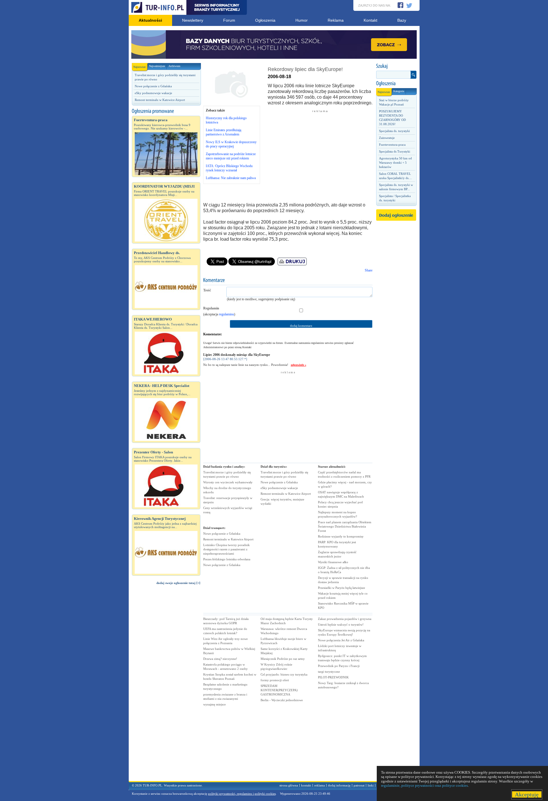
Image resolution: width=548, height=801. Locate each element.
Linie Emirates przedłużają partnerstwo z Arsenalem (223, 132)
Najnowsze (139, 66)
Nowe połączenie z (221, 533)
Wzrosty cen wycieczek (228, 482)
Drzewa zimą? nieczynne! (220, 658)
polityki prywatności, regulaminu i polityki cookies (242, 793)
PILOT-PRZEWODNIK (333, 677)
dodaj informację (339, 785)
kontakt (306, 785)
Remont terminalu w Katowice (228, 539)
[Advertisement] (166, 685)
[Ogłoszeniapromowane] (166, 111)
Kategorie (398, 91)
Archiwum (174, 66)
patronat (359, 785)
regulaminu (226, 314)
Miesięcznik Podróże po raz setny (283, 658)
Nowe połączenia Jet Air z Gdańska (341, 640)
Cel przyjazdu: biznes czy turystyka (284, 674)
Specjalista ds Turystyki (394, 151)
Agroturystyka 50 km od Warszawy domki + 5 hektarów (395, 163)
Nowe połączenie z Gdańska (153, 86)
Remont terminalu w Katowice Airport (160, 100)
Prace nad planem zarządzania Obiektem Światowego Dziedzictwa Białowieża (344, 526)
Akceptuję (526, 794)
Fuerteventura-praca (392, 144)
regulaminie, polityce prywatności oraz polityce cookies (424, 785)
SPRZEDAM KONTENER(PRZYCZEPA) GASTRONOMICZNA (279, 690)
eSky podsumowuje (279, 488)
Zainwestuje (387, 137)
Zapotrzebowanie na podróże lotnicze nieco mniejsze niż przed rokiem (231, 156)
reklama (319, 785)
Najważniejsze (157, 66)
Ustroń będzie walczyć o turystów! (341, 624)
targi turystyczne (329, 671)
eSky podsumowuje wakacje (153, 93)
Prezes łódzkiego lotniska (226, 559)
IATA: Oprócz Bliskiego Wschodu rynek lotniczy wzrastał (229, 168)
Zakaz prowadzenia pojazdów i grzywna (344, 618)
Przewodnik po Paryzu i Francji (339, 666)
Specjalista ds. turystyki (394, 131)
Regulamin (211, 308)
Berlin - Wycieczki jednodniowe (282, 700)
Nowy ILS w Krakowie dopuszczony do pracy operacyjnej (231, 144)
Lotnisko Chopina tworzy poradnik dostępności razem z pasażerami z (226, 549)
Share (368, 270)
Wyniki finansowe (333, 562)
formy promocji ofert (275, 680)
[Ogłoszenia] (396, 83)
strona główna (288, 785)
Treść (207, 290)
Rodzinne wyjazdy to (341, 536)
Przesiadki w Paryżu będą (341, 587)
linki (371, 785)
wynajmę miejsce (214, 704)
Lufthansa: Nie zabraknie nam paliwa (231, 178)
